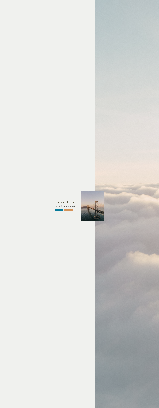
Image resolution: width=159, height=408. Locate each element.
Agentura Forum (58, 1)
